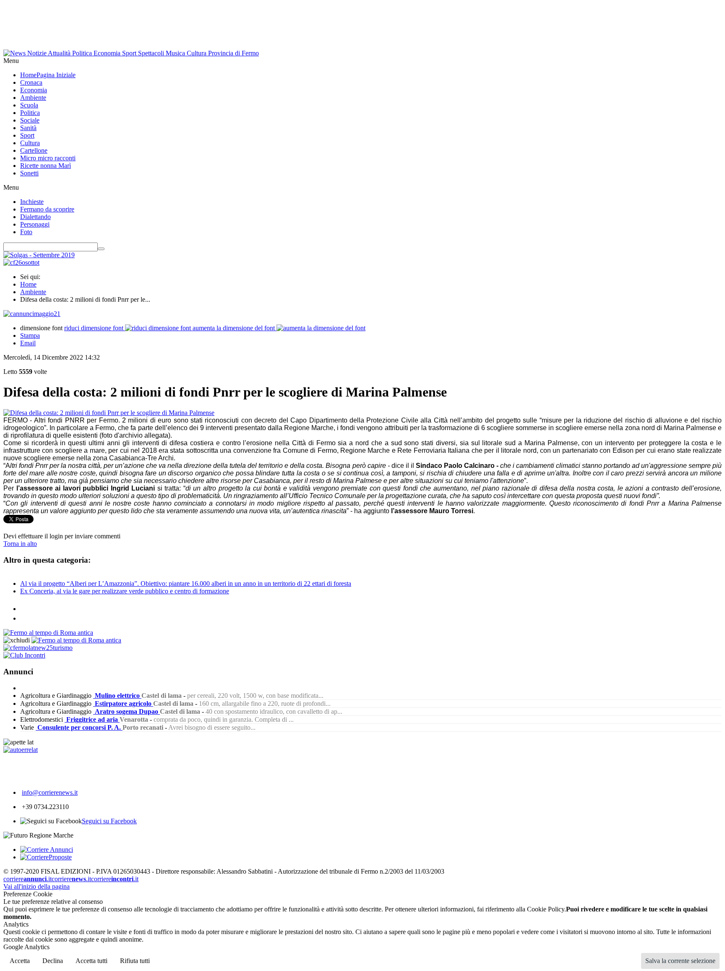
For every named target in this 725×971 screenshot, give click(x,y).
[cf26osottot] (21, 262)
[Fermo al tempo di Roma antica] (48, 632)
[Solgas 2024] (39, 254)
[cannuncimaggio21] (31, 313)
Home (28, 284)
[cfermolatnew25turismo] (38, 647)
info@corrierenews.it (50, 792)
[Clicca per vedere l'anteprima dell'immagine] (108, 412)
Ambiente (33, 291)
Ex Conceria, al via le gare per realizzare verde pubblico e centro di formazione (124, 591)
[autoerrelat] (20, 749)
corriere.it (27, 878)
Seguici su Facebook (109, 821)
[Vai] (101, 249)
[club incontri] (24, 655)
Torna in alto (20, 543)
